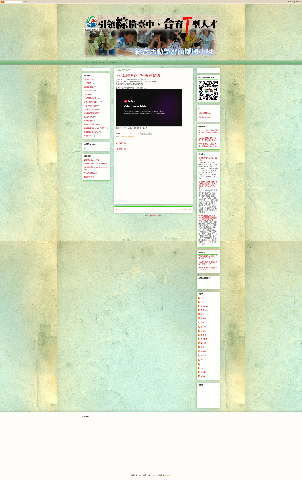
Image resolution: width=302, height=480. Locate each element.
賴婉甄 (203, 351)
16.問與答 (87, 136)
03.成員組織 (88, 87)
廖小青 (203, 327)
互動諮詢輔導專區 (90, 173)
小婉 (202, 322)
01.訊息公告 (88, 79)
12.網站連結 (88, 121)
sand (202, 368)
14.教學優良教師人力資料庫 (94, 128)
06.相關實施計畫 (90, 98)
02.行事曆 (87, 83)
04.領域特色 (88, 91)
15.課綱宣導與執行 (91, 132)
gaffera (154, 475)
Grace (203, 302)
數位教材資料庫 (90, 177)
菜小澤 (203, 343)
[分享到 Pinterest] (150, 133)
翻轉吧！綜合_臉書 (98, 62)
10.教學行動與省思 (91, 113)
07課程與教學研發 (90, 102)
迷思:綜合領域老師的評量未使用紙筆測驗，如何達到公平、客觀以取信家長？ (207, 185)
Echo (203, 298)
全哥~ (203, 314)
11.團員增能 (88, 117)
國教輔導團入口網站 (91, 160)
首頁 (86, 62)
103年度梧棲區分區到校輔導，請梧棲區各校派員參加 (208, 132)
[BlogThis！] (144, 133)
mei (202, 364)
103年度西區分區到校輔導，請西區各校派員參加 (207, 145)
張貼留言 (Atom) (155, 216)
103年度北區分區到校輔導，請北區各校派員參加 (207, 139)
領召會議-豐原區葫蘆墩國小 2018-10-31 (207, 269)
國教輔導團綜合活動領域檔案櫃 (95, 163)
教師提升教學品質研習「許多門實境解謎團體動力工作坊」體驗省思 (207, 218)
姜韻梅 (203, 318)
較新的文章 (120, 210)
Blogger (167, 475)
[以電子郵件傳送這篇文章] (142, 133)
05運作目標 (88, 94)
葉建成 (203, 347)
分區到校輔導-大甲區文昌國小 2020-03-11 (207, 257)
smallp (203, 372)
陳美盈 (203, 355)
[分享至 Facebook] (148, 133)
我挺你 (203, 331)
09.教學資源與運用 (127, 136)
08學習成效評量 (90, 106)
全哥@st (204, 310)
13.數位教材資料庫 (91, 124)
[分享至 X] (146, 133)
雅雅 (202, 360)
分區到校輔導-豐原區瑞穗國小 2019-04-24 (207, 263)
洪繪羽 (203, 335)
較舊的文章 (186, 210)
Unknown (204, 306)
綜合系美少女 (206, 339)
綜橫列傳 (113, 62)
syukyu (203, 376)
